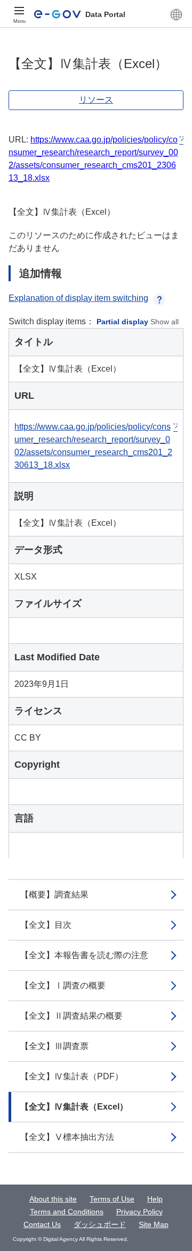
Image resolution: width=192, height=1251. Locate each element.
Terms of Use (112, 1199)
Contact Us (42, 1224)
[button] (176, 14)
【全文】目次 (45, 924)
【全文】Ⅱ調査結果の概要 (71, 1015)
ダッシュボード (100, 1224)
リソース (96, 99)
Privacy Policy (139, 1211)
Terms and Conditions (66, 1211)
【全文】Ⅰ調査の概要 (63, 985)
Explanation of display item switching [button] (78, 298)
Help (155, 1199)
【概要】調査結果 (54, 894)
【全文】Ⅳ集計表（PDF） (71, 1076)
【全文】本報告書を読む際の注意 (84, 955)
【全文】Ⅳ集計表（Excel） (74, 1106)
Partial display (122, 321)
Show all (164, 321)
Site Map (154, 1224)
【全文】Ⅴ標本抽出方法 (67, 1136)
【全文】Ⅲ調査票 (54, 1046)
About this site (53, 1199)
